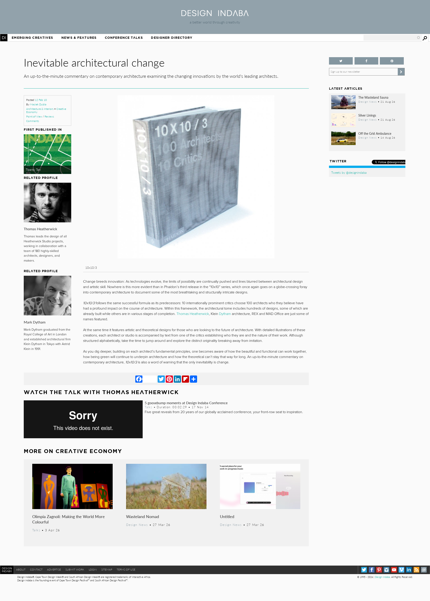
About (21, 569)
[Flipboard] (185, 379)
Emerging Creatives (32, 37)
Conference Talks (124, 37)
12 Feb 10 (41, 100)
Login (93, 569)
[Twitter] (161, 379)
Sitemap (106, 569)
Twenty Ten (33, 170)
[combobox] (391, 38)
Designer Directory (171, 37)
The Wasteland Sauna (373, 97)
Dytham (225, 314)
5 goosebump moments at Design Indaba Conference (186, 402)
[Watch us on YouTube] (394, 570)
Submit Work (74, 569)
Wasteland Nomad (142, 516)
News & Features (79, 37)
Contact (36, 569)
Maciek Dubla (38, 104)
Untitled (227, 516)
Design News (137, 524)
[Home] (215, 14)
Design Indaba (382, 577)
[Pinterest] (169, 379)
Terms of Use (126, 569)
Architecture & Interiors (40, 109)
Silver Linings (367, 115)
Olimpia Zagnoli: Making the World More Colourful (68, 519)
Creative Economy (89, 451)
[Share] (193, 379)
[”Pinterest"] (392, 61)
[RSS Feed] (416, 570)
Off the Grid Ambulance (374, 133)
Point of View (34, 116)
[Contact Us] (424, 570)
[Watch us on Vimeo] (401, 570)
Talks (148, 407)
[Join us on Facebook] (366, 61)
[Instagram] (386, 570)
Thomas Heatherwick (40, 228)
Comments (32, 121)
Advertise (54, 569)
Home (4, 37)
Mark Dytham (34, 322)
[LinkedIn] (177, 379)
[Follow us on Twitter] (341, 61)
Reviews (49, 116)
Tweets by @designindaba (349, 172)
